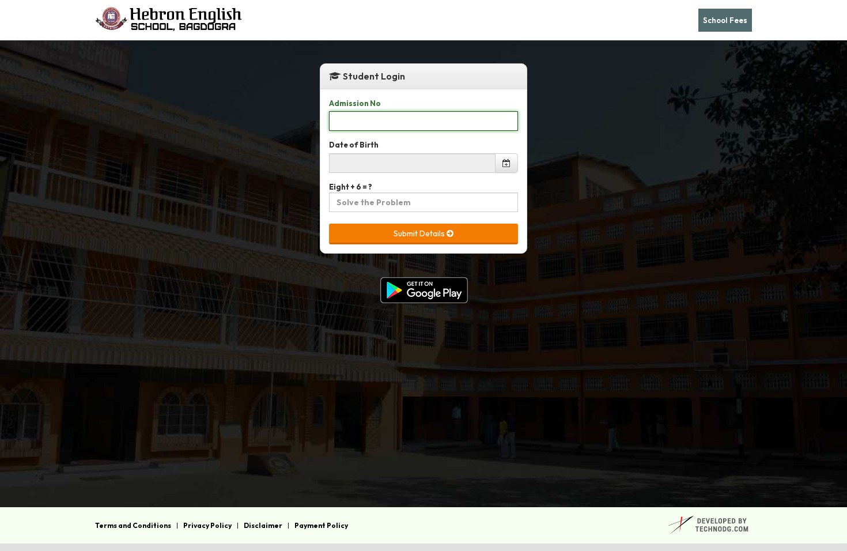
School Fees (725, 20)
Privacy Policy (207, 526)
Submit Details (420, 233)
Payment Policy (321, 526)
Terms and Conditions (133, 526)
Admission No (355, 103)
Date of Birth (354, 144)
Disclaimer (263, 526)
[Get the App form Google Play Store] (423, 290)
